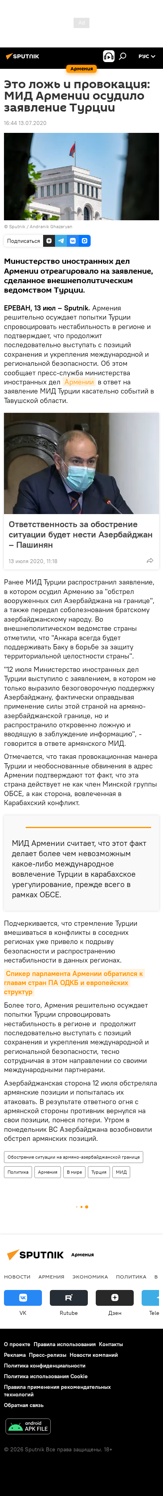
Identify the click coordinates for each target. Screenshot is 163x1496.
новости (17, 1276)
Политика (18, 1172)
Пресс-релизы (47, 1354)
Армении (79, 381)
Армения (47, 1172)
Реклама (15, 1354)
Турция (98, 1172)
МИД (121, 1172)
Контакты (111, 1344)
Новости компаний (94, 1354)
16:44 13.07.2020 (25, 123)
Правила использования (65, 1344)
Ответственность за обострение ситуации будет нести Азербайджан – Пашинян (81, 534)
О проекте (17, 1344)
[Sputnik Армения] (24, 59)
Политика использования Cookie (46, 1376)
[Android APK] (28, 1427)
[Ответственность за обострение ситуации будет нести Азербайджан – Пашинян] (81, 463)
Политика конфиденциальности (44, 1365)
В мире (74, 1172)
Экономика (90, 1276)
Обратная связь (24, 1405)
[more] (150, 560)
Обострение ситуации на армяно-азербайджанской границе (74, 1157)
